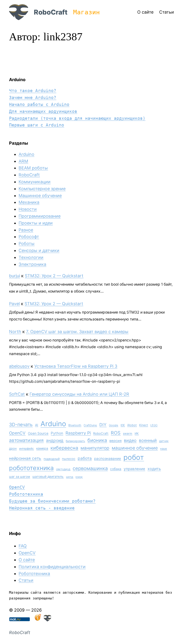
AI (36, 425)
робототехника (31, 468)
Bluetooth (74, 425)
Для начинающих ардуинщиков (43, 111)
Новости (28, 209)
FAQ (23, 545)
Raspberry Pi (78, 432)
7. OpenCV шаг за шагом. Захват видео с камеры (77, 331)
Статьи (26, 580)
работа (85, 458)
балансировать (75, 441)
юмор (79, 476)
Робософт (29, 236)
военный (148, 440)
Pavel (14, 303)
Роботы (27, 243)
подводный (52, 459)
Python (57, 433)
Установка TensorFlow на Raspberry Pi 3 (75, 366)
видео (130, 440)
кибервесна (64, 448)
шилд (69, 476)
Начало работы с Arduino (39, 104)
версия (115, 441)
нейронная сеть (25, 458)
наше (163, 448)
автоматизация (26, 440)
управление (134, 469)
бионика (97, 440)
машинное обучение (135, 448)
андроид (54, 440)
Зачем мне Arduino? (32, 97)
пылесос (68, 459)
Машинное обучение (40, 195)
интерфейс (26, 448)
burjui (14, 275)
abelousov (19, 366)
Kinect (143, 425)
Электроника (32, 264)
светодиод (63, 469)
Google (113, 425)
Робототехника (26, 494)
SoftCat (17, 394)
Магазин (86, 12)
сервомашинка (90, 468)
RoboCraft (50, 12)
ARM (23, 161)
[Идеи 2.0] (37, 619)
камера (42, 448)
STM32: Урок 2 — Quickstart (54, 275)
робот (133, 457)
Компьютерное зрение (42, 188)
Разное (26, 229)
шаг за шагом (19, 476)
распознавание (107, 458)
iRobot (132, 425)
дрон (13, 448)
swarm (127, 433)
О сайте (27, 559)
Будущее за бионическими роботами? (52, 501)
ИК (137, 433)
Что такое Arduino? (32, 90)
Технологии (31, 257)
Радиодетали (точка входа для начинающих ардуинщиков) (77, 118)
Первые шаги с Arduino (36, 124)
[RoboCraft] (47, 619)
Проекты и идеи (36, 223)
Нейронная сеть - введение (42, 507)
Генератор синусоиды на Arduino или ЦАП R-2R (79, 394)
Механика (29, 202)
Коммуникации (35, 181)
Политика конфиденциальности (52, 566)
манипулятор (95, 448)
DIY (103, 424)
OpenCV (17, 432)
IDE (123, 425)
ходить (154, 468)
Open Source (38, 433)
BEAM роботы (33, 167)
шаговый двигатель (48, 476)
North (15, 331)
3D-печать (21, 424)
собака (115, 469)
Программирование (40, 216)
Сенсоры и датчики (39, 250)
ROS (116, 433)
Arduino (26, 154)
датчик (163, 441)
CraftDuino (90, 425)
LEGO (154, 425)
